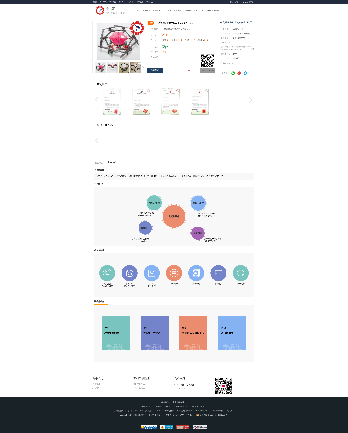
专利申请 (112, 2)
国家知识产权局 (197, 407)
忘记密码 (96, 388)
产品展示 (157, 10)
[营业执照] (148, 428)
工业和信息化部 (181, 407)
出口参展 (167, 10)
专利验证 (146, 10)
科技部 (168, 407)
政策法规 (177, 10)
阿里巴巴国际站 (202, 411)
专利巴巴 (122, 2)
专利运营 (149, 2)
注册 (237, 2)
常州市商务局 (178, 402)
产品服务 (131, 2)
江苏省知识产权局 (184, 411)
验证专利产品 (139, 384)
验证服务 (98, 163)
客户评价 (112, 162)
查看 (164, 52)
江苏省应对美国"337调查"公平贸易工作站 (201, 10)
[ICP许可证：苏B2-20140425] (167, 428)
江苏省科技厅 (146, 411)
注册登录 (96, 384)
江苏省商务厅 (131, 411)
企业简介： (225, 43)
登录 (231, 2)
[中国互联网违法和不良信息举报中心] (200, 428)
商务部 (159, 407)
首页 (138, 10)
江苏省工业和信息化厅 (164, 411)
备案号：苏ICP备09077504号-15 (178, 415)
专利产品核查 (139, 388)
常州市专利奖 (218, 411)
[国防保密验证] (183, 428)
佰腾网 (94, 2)
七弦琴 (230, 411)
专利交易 (103, 2)
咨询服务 (140, 2)
